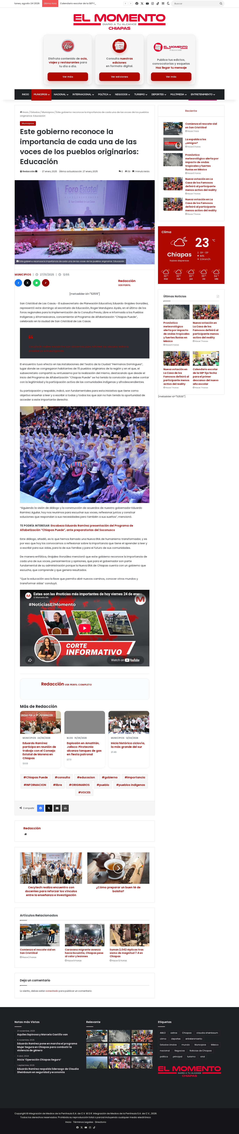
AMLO (163, 1032)
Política (103, 94)
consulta (63, 777)
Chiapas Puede (37, 777)
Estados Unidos (168, 1044)
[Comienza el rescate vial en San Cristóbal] (40, 935)
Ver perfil (124, 285)
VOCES (85, 792)
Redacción (29, 171)
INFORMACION (36, 785)
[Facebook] (18, 283)
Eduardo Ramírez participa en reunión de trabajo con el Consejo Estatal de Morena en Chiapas (39, 750)
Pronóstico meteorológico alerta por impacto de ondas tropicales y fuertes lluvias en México (202, 162)
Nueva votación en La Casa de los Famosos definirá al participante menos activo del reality (200, 184)
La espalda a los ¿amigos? (195, 141)
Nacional (60, 94)
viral (202, 1056)
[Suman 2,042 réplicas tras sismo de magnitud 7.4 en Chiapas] (129, 935)
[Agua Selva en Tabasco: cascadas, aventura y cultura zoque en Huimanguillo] (96, 1062)
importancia (136, 777)
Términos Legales (83, 1122)
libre (59, 785)
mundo (186, 1044)
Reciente (191, 111)
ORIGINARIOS (81, 785)
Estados (35, 112)
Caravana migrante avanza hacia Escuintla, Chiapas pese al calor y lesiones (84, 953)
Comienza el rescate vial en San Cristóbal (37, 951)
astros (173, 1032)
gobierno (111, 777)
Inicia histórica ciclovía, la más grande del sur (128, 745)
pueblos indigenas (132, 785)
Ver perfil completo (78, 684)
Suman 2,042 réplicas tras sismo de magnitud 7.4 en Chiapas (126, 953)
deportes (176, 1038)
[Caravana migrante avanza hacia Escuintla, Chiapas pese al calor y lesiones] (85, 935)
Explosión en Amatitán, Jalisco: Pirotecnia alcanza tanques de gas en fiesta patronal (84, 749)
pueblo (104, 785)
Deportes (158, 94)
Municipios (40, 94)
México (214, 1044)
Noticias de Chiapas (201, 1050)
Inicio (25, 94)
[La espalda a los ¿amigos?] (173, 144)
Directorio (100, 1122)
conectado (51, 991)
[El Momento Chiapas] (119, 22)
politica (164, 1056)
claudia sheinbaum (207, 1032)
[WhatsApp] (36, 283)
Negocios (121, 94)
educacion (87, 777)
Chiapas (187, 1032)
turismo (191, 1056)
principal (177, 1056)
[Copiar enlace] (45, 283)
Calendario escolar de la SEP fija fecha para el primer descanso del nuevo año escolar (206, 377)
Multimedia (177, 94)
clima (163, 1038)
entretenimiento (193, 1038)
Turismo (139, 94)
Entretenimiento (201, 94)
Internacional (82, 94)
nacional (165, 1050)
